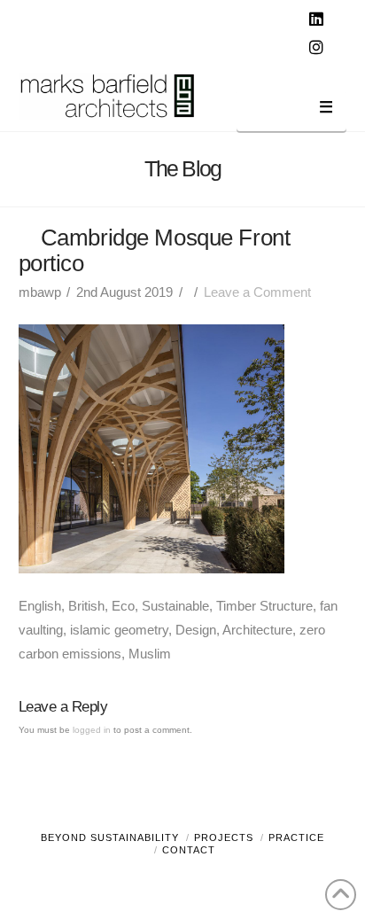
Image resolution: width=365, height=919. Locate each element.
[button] (291, 110)
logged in (92, 730)
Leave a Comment (257, 292)
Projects (223, 837)
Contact (188, 850)
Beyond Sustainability (110, 837)
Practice (296, 837)
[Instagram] (318, 48)
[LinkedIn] (318, 19)
